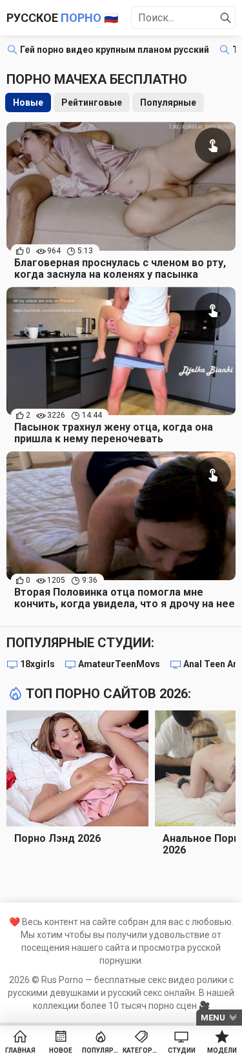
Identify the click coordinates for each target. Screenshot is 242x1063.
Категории (142, 1050)
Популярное (101, 1050)
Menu (213, 1017)
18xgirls (37, 664)
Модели (222, 1050)
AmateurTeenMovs (119, 664)
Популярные (168, 102)
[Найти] (225, 18)
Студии (182, 1050)
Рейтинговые (91, 102)
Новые (28, 102)
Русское (62, 17)
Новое (60, 1050)
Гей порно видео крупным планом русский (114, 49)
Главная (20, 1050)
